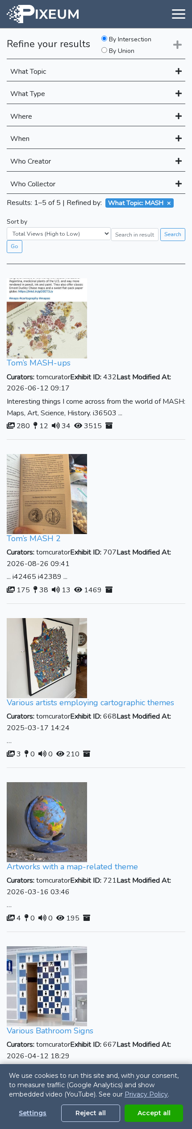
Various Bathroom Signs (50, 1030)
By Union (120, 51)
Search (172, 234)
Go (14, 246)
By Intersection (129, 40)
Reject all (90, 1113)
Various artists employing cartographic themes (90, 702)
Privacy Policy (146, 1094)
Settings (32, 1113)
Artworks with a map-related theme (72, 866)
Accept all (154, 1113)
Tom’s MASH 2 (34, 538)
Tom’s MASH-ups (39, 363)
